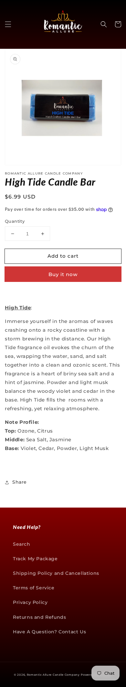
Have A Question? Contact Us (49, 632)
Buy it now (63, 274)
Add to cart (63, 256)
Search (21, 544)
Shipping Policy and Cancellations (56, 573)
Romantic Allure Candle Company (53, 674)
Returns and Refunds (39, 617)
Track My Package (35, 559)
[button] (8, 24)
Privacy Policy (30, 602)
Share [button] (19, 482)
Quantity (15, 221)
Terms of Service (34, 588)
